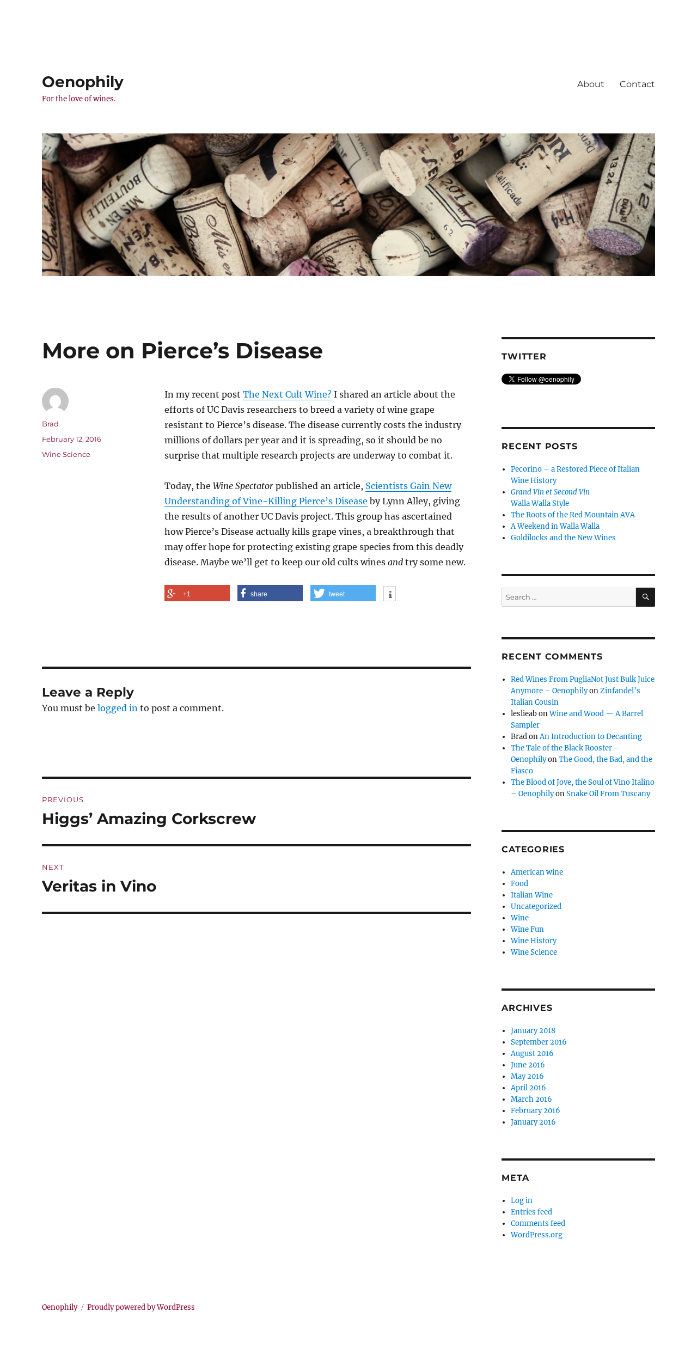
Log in (522, 1200)
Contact (637, 84)
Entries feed (531, 1212)
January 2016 (533, 1122)
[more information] (389, 595)
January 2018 (533, 1030)
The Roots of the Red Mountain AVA (573, 515)
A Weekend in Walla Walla (555, 526)
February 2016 (535, 1110)
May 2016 (527, 1076)
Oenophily (83, 81)
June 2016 (528, 1065)
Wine (520, 918)
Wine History (534, 940)
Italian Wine (532, 895)
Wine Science (66, 454)
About (590, 84)
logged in (117, 708)
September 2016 (539, 1042)
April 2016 (528, 1087)
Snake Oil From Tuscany (608, 793)
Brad (50, 423)
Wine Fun (527, 929)
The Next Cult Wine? (287, 394)
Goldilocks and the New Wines (563, 537)
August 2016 (532, 1053)
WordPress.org (537, 1235)
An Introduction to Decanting (591, 736)
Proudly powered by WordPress (141, 1307)
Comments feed (538, 1223)
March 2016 (531, 1099)
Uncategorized (536, 906)
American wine (537, 872)
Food (519, 883)
